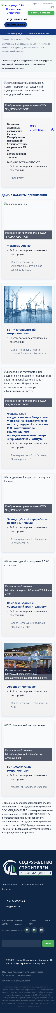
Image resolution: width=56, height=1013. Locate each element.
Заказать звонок (16, 24)
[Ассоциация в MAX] (41, 930)
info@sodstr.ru (12, 906)
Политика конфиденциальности (16, 981)
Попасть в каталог (40, 12)
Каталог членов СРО (38, 33)
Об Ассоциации (15, 33)
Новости (46, 920)
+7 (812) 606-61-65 (17, 19)
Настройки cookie (25, 975)
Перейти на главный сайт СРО (43, 5)
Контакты (28, 43)
